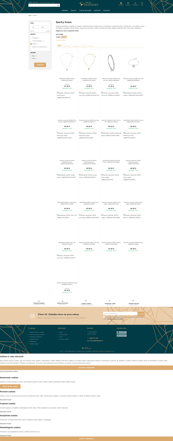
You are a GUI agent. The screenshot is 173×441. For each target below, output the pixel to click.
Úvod (60, 332)
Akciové (84, 46)
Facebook (123, 332)
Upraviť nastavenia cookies (9, 371)
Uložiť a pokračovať (86, 438)
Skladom (91, 46)
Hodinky (65, 10)
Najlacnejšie (66, 46)
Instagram (123, 335)
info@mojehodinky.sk (96, 340)
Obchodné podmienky (36, 337)
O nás (60, 337)
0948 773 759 (94, 338)
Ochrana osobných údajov (115, 319)
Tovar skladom (85, 10)
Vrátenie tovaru (34, 339)
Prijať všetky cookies (10, 386)
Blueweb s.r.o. (110, 351)
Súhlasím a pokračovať (86, 367)
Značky (73, 10)
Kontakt (106, 10)
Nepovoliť (3, 399)
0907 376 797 (33, 2)
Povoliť (9, 399)
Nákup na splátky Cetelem (37, 334)
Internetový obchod (98, 351)
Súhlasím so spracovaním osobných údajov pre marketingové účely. (123, 318)
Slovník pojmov (63, 334)
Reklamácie (33, 341)
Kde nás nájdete (64, 339)
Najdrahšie (76, 46)
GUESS (63, 37)
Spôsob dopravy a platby (37, 332)
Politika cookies (34, 344)
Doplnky (97, 10)
